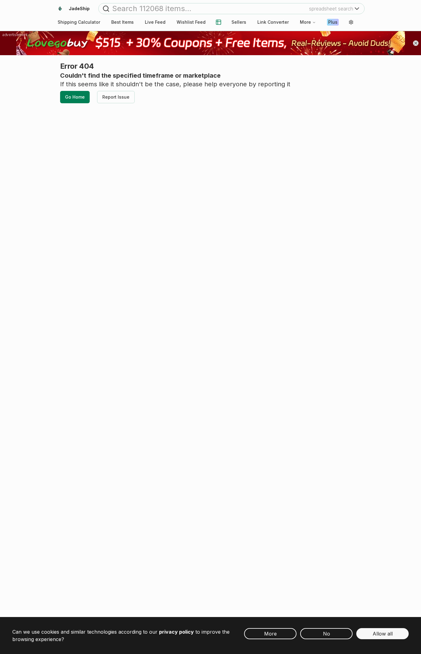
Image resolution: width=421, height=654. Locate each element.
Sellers (238, 22)
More (305, 22)
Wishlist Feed (191, 22)
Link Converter (273, 22)
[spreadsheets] (218, 22)
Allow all (383, 634)
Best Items (122, 22)
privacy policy (176, 632)
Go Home (75, 97)
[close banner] (416, 43)
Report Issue (115, 97)
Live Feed (155, 22)
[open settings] (351, 22)
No (326, 634)
